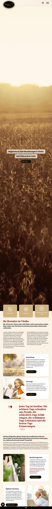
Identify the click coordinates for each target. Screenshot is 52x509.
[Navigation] (46, 3)
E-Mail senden (26, 313)
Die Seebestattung (38, 469)
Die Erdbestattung (33, 468)
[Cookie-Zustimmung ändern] (3, 504)
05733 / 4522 (10, 313)
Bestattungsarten (33, 442)
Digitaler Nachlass (11, 504)
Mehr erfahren (25, 161)
